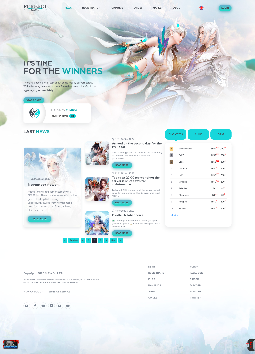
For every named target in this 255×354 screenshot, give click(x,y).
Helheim (174, 215)
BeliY (181, 155)
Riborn (182, 208)
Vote (151, 292)
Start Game (33, 100)
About (177, 8)
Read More (39, 219)
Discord (195, 285)
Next (113, 240)
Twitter (195, 298)
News (68, 8)
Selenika (183, 188)
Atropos (183, 202)
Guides (138, 8)
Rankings (117, 8)
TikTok (194, 279)
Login (225, 8)
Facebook (196, 273)
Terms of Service (58, 292)
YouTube (195, 292)
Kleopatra (184, 195)
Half (181, 175)
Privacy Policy (33, 292)
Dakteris (183, 168)
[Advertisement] (127, 38)
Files (151, 279)
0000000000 (185, 149)
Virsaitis (183, 182)
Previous (74, 240)
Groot (181, 162)
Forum (194, 267)
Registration (91, 8)
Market (158, 8)
